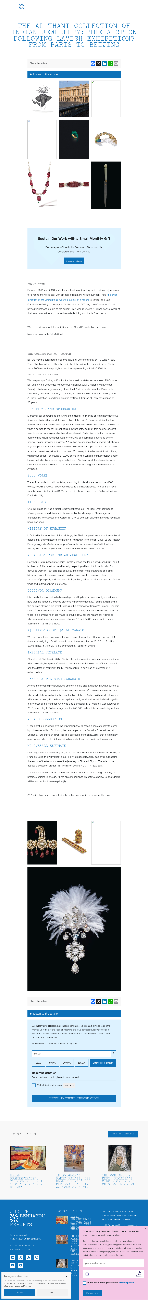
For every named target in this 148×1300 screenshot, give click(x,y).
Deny (52, 1292)
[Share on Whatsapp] (110, 63)
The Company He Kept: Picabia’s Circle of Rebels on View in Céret (118, 1180)
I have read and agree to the (110, 1283)
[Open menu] (136, 6)
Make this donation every (50, 1085)
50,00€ (52, 1063)
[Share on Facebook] (93, 63)
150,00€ (81, 1063)
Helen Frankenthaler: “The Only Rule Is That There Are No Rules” (27, 1181)
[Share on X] (98, 63)
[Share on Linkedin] (104, 63)
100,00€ (67, 1063)
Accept (20, 1292)
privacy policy (126, 1283)
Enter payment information (74, 1098)
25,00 (38, 1063)
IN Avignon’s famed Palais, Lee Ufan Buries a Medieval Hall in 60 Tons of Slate (73, 1181)
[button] (66, 1276)
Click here (74, 261)
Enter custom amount (103, 1063)
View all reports (122, 1134)
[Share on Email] (116, 63)
